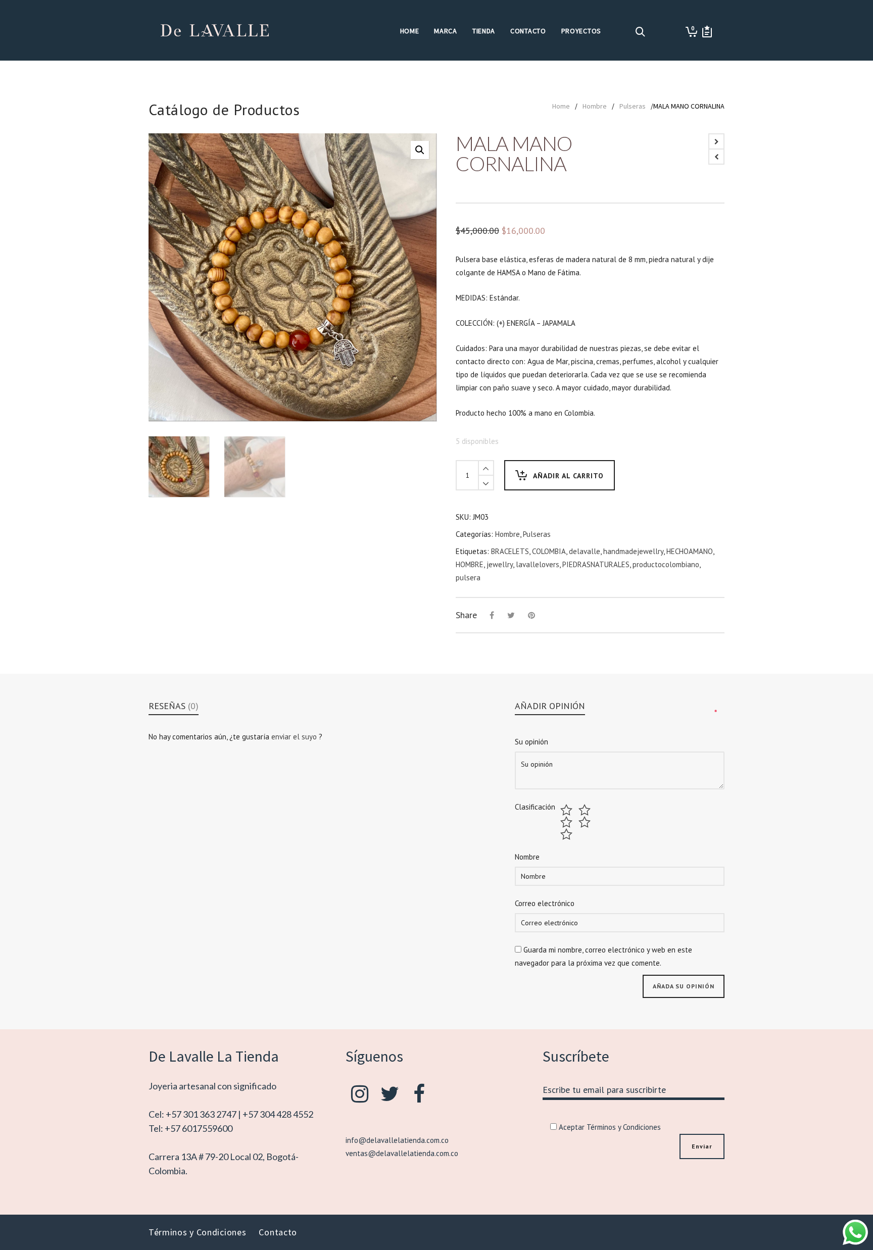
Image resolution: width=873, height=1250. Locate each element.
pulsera (468, 577)
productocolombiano (666, 564)
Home (561, 106)
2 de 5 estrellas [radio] (585, 810)
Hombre (595, 106)
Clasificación (535, 807)
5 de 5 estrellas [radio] (567, 834)
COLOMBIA (549, 551)
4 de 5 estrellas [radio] (585, 822)
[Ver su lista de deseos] (707, 32)
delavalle (584, 551)
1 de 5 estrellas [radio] (567, 810)
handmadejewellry (633, 551)
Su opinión (531, 741)
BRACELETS (510, 551)
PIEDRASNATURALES (595, 564)
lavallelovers (537, 564)
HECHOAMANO (689, 551)
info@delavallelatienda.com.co (397, 1140)
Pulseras (632, 106)
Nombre (527, 857)
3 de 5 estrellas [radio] (567, 822)
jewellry (500, 564)
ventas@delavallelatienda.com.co (402, 1153)
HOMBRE (469, 564)
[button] (420, 150)
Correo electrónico (544, 903)
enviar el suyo (295, 736)
